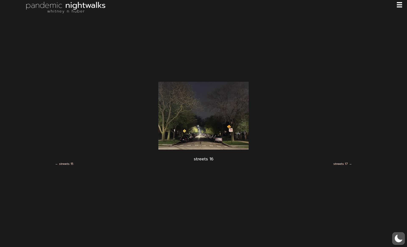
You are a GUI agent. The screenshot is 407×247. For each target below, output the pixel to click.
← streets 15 (64, 164)
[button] (398, 238)
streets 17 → (342, 164)
